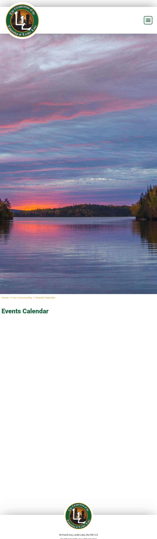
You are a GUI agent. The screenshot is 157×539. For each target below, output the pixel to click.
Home (5, 297)
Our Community (22, 297)
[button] (148, 20)
